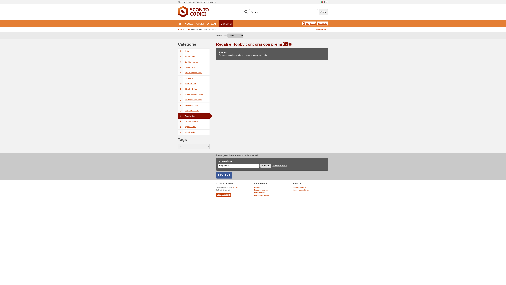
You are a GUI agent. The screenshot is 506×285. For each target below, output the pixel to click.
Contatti (257, 187)
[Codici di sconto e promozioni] (193, 17)
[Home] (179, 23)
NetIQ (235, 187)
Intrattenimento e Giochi (193, 100)
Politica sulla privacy (280, 166)
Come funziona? (322, 29)
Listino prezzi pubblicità (301, 190)
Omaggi (211, 23)
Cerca (323, 12)
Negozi (189, 23)
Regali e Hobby (190, 116)
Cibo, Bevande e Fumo (193, 73)
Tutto (187, 51)
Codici (200, 23)
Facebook (225, 175)
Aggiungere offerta (299, 187)
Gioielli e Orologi (191, 89)
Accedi (323, 23)
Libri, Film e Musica (192, 111)
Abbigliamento (190, 57)
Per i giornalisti (259, 193)
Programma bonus (261, 190)
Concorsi (226, 23)
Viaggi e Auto (190, 132)
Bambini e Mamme (192, 62)
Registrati (311, 23)
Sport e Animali (190, 127)
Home (180, 29)
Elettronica (189, 78)
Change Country (222, 195)
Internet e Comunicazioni (194, 94)
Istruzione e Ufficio (191, 105)
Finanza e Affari (190, 84)
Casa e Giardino (191, 67)
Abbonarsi (266, 166)
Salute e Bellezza (191, 121)
